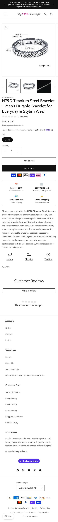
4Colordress (18, 508)
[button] (5, 14)
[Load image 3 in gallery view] (44, 86)
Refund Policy (11, 398)
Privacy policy (16, 512)
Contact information (30, 516)
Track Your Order (12, 369)
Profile (8, 340)
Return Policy (11, 404)
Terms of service (29, 512)
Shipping (5, 125)
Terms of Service (12, 392)
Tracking (48, 259)
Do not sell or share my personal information (25, 375)
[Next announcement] (53, 4)
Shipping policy (43, 512)
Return (9, 259)
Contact (8, 334)
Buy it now (29, 168)
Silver (7, 140)
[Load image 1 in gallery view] (14, 86)
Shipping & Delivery (14, 416)
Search (8, 357)
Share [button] (7, 267)
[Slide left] (3, 87)
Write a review (29, 291)
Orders (8, 328)
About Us (9, 363)
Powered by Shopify (30, 508)
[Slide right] (55, 87)
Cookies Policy (11, 422)
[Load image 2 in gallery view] (29, 86)
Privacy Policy (11, 410)
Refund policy (45, 508)
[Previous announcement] (5, 4)
